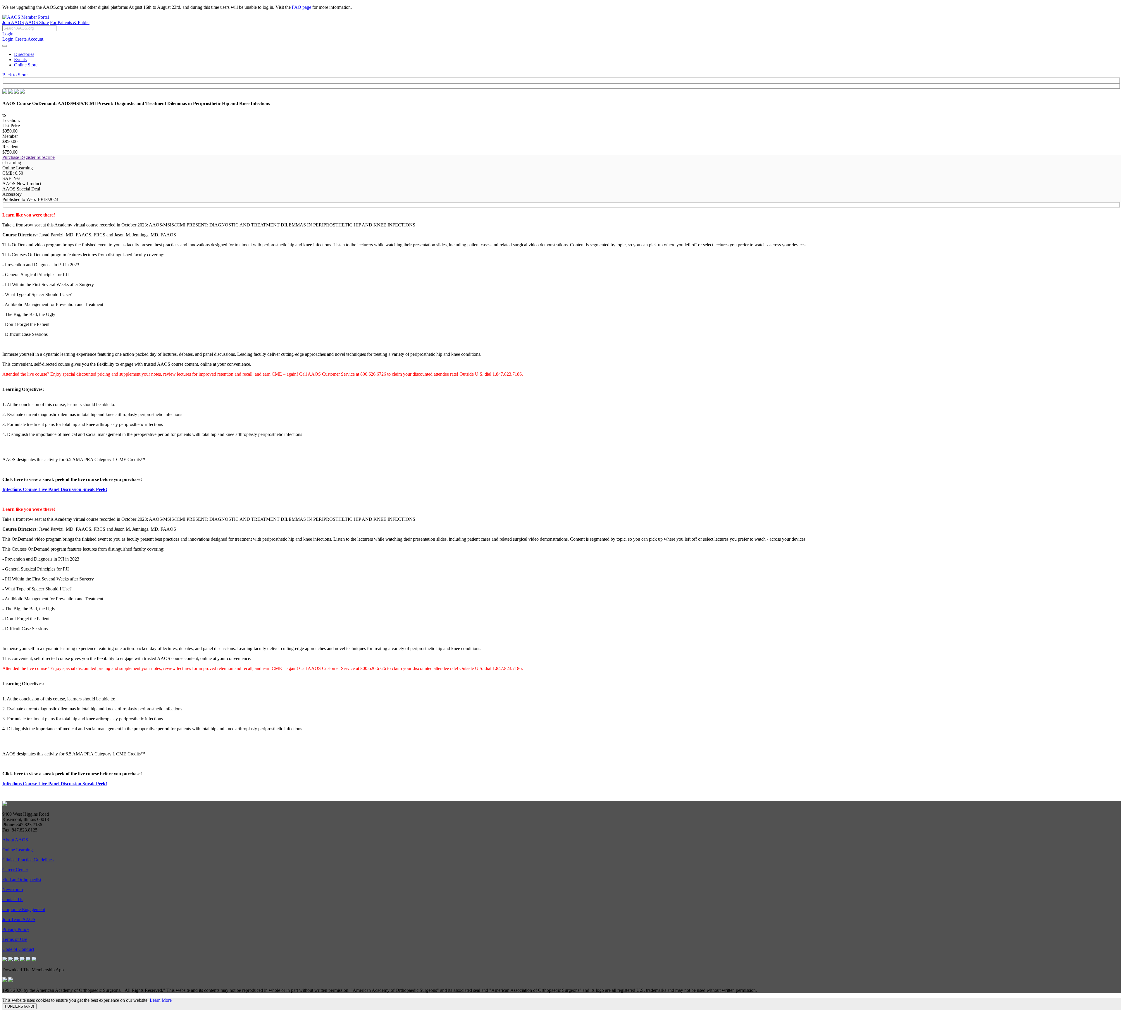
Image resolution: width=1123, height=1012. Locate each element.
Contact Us (12, 899)
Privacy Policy (15, 929)
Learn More (161, 1000)
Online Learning (17, 849)
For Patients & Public (69, 22)
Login (7, 33)
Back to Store (14, 74)
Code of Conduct (18, 949)
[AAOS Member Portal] (25, 17)
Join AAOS (13, 22)
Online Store (25, 64)
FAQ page (301, 7)
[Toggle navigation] (4, 46)
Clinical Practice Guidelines (28, 859)
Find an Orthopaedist (21, 879)
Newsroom (12, 889)
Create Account (29, 39)
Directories (24, 54)
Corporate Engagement (23, 909)
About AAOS (15, 839)
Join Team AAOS (18, 919)
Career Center (15, 869)
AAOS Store (37, 22)
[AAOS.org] (4, 804)
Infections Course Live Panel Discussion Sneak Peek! (54, 489)
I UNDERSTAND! (19, 1006)
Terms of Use (14, 939)
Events (20, 59)
